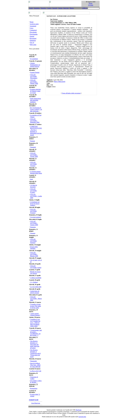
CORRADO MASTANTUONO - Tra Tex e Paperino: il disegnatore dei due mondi (36, 131)
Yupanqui (33, 147)
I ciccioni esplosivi (35, 217)
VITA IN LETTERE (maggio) (33, 240)
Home (90, 3)
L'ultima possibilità (35, 278)
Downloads (33, 32)
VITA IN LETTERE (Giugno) (33, 211)
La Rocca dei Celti (35, 371)
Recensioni (33, 38)
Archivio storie (34, 24)
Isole (31, 179)
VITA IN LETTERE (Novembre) (33, 76)
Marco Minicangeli (59, 81)
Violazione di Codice (34, 377)
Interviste (66, 8)
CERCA (84, 8)
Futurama (33, 227)
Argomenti (33, 26)
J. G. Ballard (34, 282)
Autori (31, 8)
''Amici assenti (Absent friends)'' (35, 314)
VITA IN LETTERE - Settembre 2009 (34, 120)
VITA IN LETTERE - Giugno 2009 (34, 223)
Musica (72, 8)
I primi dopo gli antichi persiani (34, 292)
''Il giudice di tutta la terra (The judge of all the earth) (35, 306)
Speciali (54, 8)
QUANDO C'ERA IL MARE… (36, 381)
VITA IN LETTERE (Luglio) (33, 190)
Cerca (31, 28)
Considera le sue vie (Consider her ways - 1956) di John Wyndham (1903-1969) (35, 323)
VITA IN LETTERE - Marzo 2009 (36, 298)
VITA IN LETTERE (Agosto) (33, 164)
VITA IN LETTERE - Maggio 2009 (34, 254)
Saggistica (37, 8)
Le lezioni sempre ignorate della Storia (36, 172)
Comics (49, 8)
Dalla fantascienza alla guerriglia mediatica (35, 100)
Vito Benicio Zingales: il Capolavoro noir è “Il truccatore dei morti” (35, 353)
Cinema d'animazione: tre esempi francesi (35, 64)
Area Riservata (35, 403)
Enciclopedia (33, 34)
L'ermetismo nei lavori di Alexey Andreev (35, 203)
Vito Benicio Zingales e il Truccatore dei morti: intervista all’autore (34, 344)
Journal (32, 36)
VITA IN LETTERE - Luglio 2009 (36, 196)
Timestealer (33, 361)
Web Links (33, 44)
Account (90, 5)
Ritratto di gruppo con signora (35, 272)
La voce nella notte (35, 287)
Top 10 (32, 42)
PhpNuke (78, 410)
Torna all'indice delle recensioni (71, 93)
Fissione (32, 141)
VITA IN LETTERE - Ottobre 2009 (34, 81)
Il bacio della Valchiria (34, 247)
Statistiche (33, 40)
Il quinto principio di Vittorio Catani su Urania (35, 91)
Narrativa (43, 8)
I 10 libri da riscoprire (33, 186)
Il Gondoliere (34, 59)
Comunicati (33, 30)
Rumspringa (33, 388)
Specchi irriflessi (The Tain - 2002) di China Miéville (35, 364)
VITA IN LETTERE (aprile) (35, 266)
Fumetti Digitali (34, 72)
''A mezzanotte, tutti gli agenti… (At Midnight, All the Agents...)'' (36, 332)
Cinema (60, 8)
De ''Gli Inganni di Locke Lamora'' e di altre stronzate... (36, 109)
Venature (32, 233)
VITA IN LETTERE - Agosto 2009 (34, 154)
